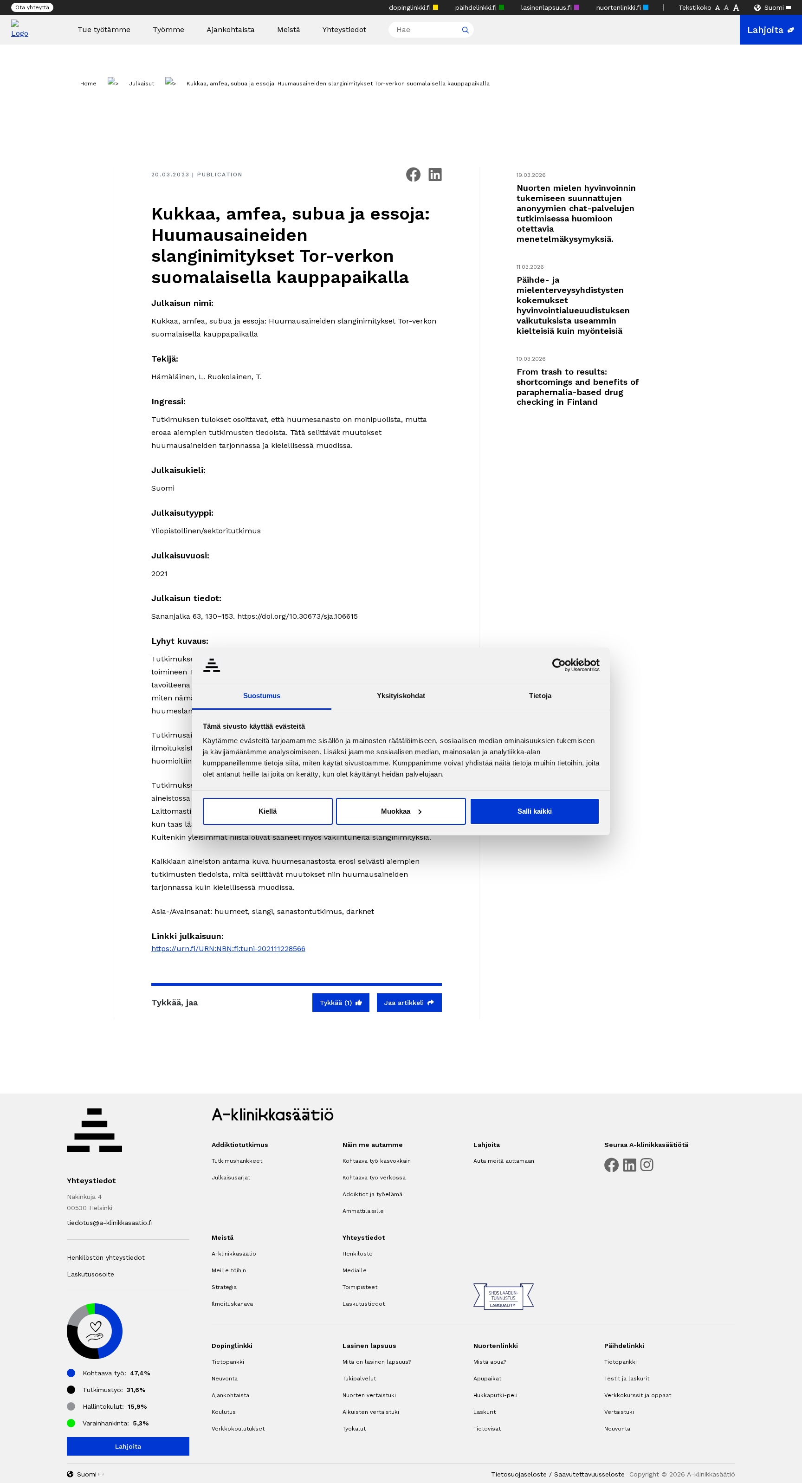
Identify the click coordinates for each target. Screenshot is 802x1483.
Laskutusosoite (90, 1274)
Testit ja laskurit (626, 1378)
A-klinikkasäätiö (234, 1253)
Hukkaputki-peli (495, 1395)
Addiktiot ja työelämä (372, 1194)
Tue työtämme (104, 29)
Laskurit (484, 1412)
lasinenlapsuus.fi (547, 7)
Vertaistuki (619, 1412)
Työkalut (354, 1428)
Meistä (288, 29)
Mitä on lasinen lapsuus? (377, 1362)
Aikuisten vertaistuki (371, 1412)
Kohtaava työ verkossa (374, 1177)
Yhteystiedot (344, 29)
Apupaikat (487, 1378)
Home (88, 83)
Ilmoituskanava (232, 1304)
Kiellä (268, 811)
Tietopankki (228, 1362)
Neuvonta (225, 1378)
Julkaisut (141, 83)
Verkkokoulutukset (238, 1428)
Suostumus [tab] (262, 695)
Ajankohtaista (231, 29)
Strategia (224, 1287)
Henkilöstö (358, 1253)
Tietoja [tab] (540, 695)
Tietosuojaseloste (519, 1474)
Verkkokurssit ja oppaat (637, 1395)
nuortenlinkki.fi (619, 7)
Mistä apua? (489, 1362)
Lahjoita (765, 29)
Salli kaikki (534, 811)
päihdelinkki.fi (477, 7)
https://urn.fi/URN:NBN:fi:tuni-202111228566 (228, 948)
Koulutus (224, 1412)
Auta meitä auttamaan (503, 1161)
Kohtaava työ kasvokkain (377, 1161)
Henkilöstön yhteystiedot (106, 1257)
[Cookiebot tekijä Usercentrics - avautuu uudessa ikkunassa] (559, 665)
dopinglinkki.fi (411, 7)
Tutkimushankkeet (237, 1161)
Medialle (355, 1270)
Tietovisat (487, 1428)
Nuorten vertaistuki (369, 1395)
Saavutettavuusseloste (589, 1474)
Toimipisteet (360, 1287)
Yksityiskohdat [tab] (401, 695)
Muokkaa (395, 811)
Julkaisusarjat (231, 1177)
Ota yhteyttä (32, 7)
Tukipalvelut (359, 1378)
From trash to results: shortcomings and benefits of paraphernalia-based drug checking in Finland (578, 387)
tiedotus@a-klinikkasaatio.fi (110, 1222)
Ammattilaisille (363, 1211)
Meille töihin (229, 1270)
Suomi (774, 7)
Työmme (168, 29)
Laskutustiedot (364, 1304)
